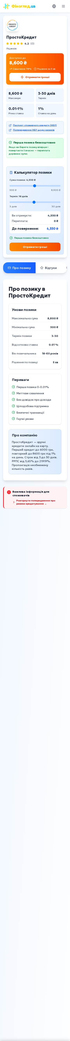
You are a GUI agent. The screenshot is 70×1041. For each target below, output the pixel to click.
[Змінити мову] (54, 6)
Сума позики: (23, 179)
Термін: (19, 196)
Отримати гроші (35, 247)
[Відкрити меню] (63, 6)
